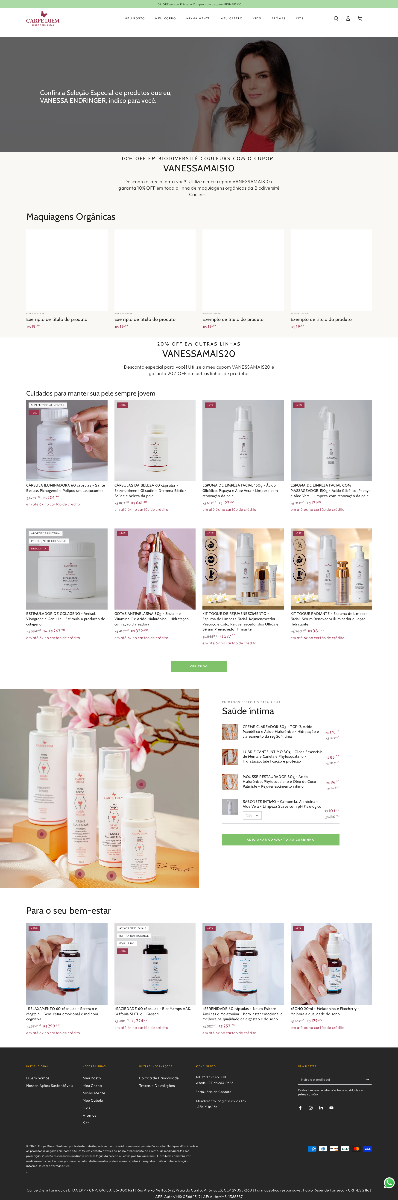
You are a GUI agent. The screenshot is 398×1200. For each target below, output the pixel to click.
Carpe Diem (46, 1146)
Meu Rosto (92, 1078)
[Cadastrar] (369, 1079)
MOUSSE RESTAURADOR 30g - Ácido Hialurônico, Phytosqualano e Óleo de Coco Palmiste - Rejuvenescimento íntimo (279, 782)
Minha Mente (94, 1093)
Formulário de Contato (213, 1092)
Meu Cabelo (93, 1100)
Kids (86, 1108)
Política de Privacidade (159, 1078)
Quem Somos (38, 1078)
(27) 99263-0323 (220, 1083)
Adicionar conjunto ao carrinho (281, 839)
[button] (336, 18)
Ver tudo (199, 666)
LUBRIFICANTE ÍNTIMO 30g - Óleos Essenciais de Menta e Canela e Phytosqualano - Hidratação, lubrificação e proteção (282, 757)
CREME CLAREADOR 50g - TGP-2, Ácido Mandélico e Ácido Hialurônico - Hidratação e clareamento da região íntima (281, 732)
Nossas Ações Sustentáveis (49, 1085)
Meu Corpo (92, 1085)
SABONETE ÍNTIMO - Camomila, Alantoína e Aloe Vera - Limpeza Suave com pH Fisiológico (282, 804)
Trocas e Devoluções (157, 1085)
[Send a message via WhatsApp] (389, 1183)
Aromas (90, 1115)
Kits (86, 1122)
